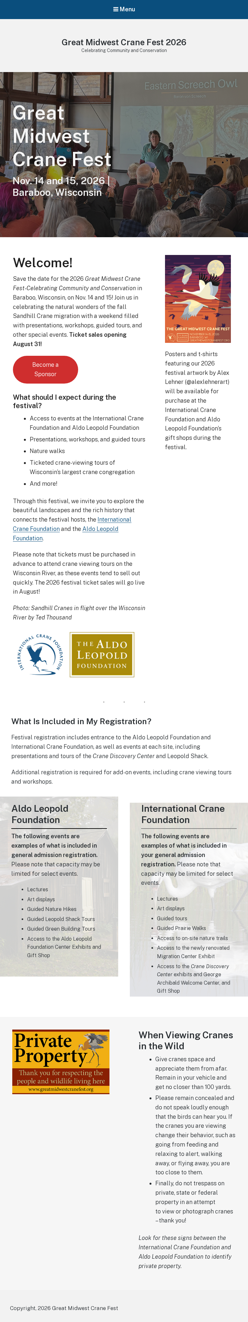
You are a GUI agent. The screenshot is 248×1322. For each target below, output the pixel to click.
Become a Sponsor (45, 369)
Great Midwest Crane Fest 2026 (124, 42)
